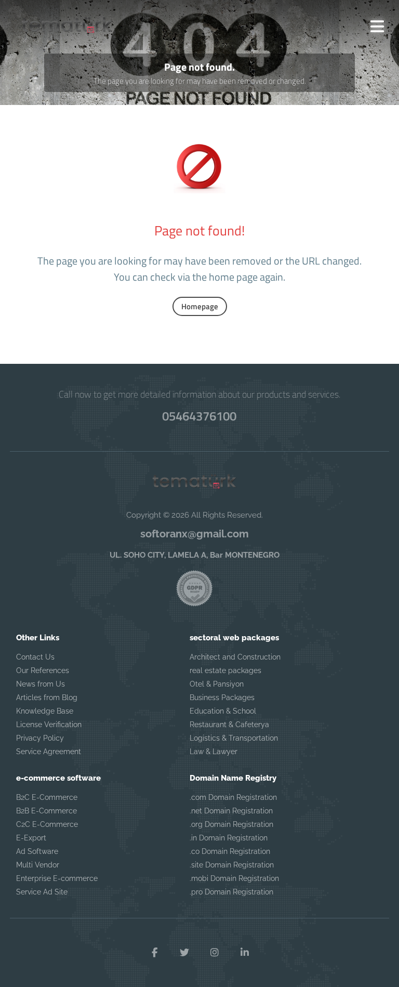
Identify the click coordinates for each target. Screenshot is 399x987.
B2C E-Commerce (46, 797)
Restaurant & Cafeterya (229, 724)
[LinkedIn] (244, 952)
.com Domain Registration (233, 797)
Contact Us (35, 657)
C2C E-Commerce (47, 824)
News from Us (40, 684)
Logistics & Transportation (234, 738)
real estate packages (225, 670)
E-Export (31, 838)
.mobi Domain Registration (234, 878)
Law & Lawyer (213, 751)
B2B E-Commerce (46, 811)
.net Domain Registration (231, 811)
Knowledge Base (44, 711)
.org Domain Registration (231, 824)
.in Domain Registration (229, 838)
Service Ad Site (42, 892)
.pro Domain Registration (231, 892)
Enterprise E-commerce (57, 878)
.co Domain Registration (230, 851)
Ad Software (37, 851)
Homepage (199, 306)
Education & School (223, 711)
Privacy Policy (40, 738)
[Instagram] (214, 952)
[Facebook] (154, 952)
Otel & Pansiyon (217, 684)
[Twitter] (184, 952)
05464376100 (199, 415)
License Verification (49, 724)
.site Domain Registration (232, 865)
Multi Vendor (37, 865)
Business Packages (222, 697)
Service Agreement (48, 751)
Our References (42, 670)
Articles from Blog (46, 697)
